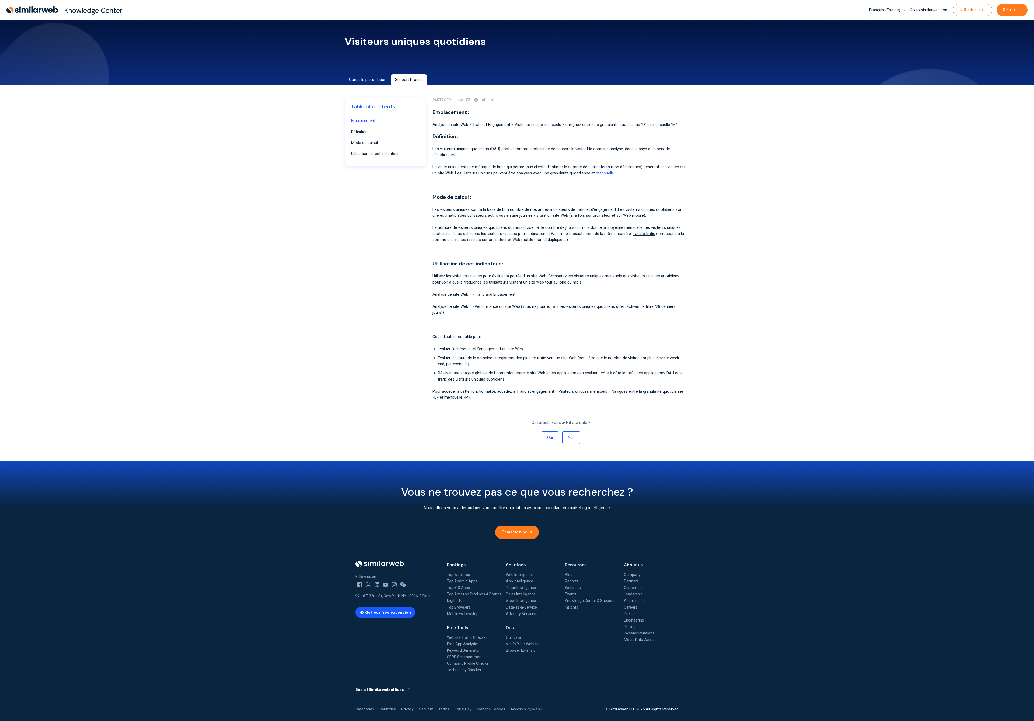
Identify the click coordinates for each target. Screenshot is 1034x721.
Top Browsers (458, 607)
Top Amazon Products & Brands (474, 594)
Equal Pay (463, 709)
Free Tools (457, 627)
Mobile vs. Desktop (462, 614)
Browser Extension (522, 650)
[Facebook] (476, 100)
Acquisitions (634, 600)
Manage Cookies (491, 709)
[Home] (396, 564)
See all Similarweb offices (379, 689)
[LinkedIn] (491, 100)
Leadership (633, 594)
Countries (387, 709)
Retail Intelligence (521, 587)
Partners (631, 581)
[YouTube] (385, 584)
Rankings (456, 565)
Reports (571, 581)
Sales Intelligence (521, 594)
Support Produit (409, 79)
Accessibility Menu (526, 709)
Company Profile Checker (468, 663)
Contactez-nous (517, 532)
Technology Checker (464, 670)
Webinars (573, 587)
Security (426, 709)
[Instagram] (394, 584)
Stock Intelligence (521, 600)
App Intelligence (519, 581)
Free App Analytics (463, 644)
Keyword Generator (463, 650)
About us (633, 565)
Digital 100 (456, 600)
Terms (443, 709)
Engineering (634, 620)
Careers (630, 607)
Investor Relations (639, 633)
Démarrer (1012, 10)
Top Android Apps (462, 581)
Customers (633, 587)
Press (629, 614)
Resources (575, 565)
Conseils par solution (367, 79)
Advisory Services (521, 614)
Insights (571, 607)
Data (511, 627)
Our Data (513, 637)
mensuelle (605, 173)
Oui (550, 437)
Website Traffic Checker (467, 637)
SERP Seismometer (464, 657)
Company (632, 574)
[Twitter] (368, 584)
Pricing (629, 627)
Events (571, 594)
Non (571, 437)
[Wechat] (403, 584)
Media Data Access (640, 639)
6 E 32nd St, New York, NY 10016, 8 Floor (397, 596)
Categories (364, 709)
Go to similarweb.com (929, 10)
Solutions (516, 565)
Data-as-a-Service (521, 607)
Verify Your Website (523, 644)
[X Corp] (483, 100)
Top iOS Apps (458, 587)
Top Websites (458, 574)
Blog (568, 574)
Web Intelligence (520, 574)
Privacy (407, 709)
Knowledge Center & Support (589, 600)
